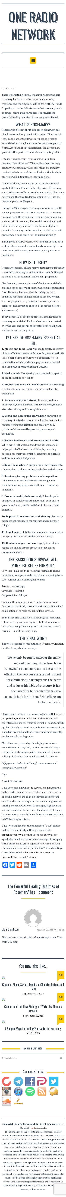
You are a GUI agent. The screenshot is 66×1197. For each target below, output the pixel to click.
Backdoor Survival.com (37, 852)
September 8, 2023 (33, 1015)
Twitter (18, 857)
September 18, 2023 (33, 993)
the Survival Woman (40, 787)
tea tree (20, 718)
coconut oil (56, 420)
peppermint (8, 718)
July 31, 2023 (33, 1033)
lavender (59, 714)
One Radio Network (33, 25)
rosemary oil (31, 241)
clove (33, 718)
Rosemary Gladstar (52, 643)
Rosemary (7, 586)
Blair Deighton (10, 929)
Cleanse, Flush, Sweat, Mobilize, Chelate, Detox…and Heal (33, 986)
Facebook (7, 857)
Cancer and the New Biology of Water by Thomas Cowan (33, 1008)
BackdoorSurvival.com (16, 834)
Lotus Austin (39, 1128)
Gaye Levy (10, 88)
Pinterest (31, 857)
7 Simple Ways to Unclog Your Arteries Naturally (33, 1028)
